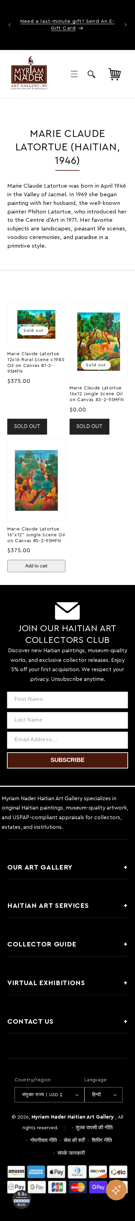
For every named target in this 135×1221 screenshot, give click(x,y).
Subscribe (67, 760)
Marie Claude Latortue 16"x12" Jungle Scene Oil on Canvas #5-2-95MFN (36, 535)
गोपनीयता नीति (43, 1140)
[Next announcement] (125, 24)
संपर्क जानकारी (71, 1153)
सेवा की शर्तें (74, 1140)
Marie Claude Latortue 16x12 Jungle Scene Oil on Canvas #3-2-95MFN (97, 394)
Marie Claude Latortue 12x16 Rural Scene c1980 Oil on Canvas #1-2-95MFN (35, 362)
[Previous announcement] (9, 24)
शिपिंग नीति (102, 1140)
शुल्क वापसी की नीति (94, 1127)
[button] (74, 74)
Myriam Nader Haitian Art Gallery (73, 1117)
